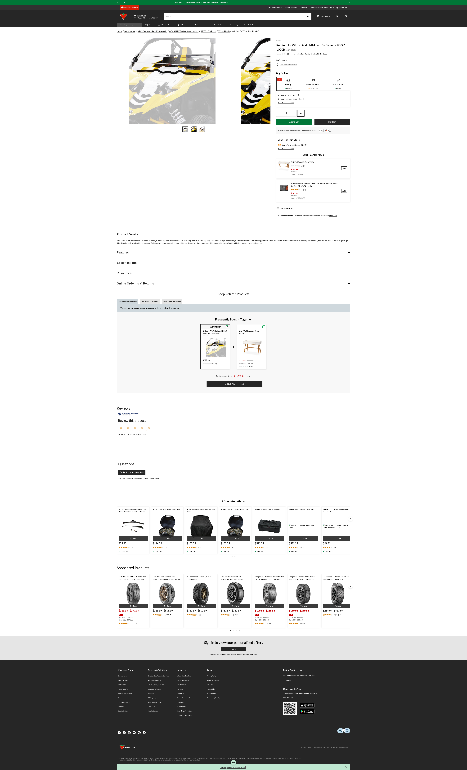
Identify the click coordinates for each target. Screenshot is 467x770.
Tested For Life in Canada (185, 698)
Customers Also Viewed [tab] (127, 301)
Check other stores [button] (286, 103)
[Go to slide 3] (202, 129)
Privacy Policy (211, 676)
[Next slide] (349, 2)
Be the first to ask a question (132, 472)
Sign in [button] (341, 7)
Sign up (288, 680)
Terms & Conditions (213, 680)
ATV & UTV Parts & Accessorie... (183, 31)
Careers (180, 689)
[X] (124, 732)
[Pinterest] (139, 732)
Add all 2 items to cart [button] (234, 384)
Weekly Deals (167, 25)
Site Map (210, 685)
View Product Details (302, 54)
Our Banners (181, 685)
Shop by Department (131, 25)
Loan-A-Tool (152, 706)
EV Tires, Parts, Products (156, 685)
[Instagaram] (129, 732)
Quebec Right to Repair (214, 698)
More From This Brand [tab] (172, 301)
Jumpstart (180, 702)
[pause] (125, 2)
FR (346, 7)
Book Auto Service (251, 25)
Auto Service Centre (154, 680)
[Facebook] (119, 732)
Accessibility (211, 689)
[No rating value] (281, 54)
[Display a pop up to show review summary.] (137, 623)
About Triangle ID (183, 680)
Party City (234, 25)
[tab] (288, 83)
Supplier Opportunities (184, 715)
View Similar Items (320, 54)
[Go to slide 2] (194, 129)
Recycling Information (184, 711)
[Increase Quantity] (294, 113)
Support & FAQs (123, 680)
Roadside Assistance (154, 689)
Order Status (325, 16)
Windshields (224, 31)
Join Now (253, 654)
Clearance (185, 25)
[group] (133, 614)
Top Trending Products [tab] (150, 301)
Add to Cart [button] (294, 122)
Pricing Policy (211, 693)
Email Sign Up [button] (292, 7)
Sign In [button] (233, 649)
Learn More (288, 697)
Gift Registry (152, 698)
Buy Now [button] (332, 122)
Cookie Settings (123, 711)
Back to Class (219, 25)
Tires (206, 25)
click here (333, 215)
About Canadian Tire (184, 676)
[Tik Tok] (144, 732)
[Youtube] (134, 732)
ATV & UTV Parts (208, 31)
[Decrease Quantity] (278, 113)
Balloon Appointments (155, 702)
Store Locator (122, 676)
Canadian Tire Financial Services (158, 676)
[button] (307, 16)
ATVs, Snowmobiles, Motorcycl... (152, 31)
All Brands (180, 693)
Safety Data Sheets (124, 702)
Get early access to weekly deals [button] (232, 768)
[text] (210, 363)
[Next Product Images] (266, 86)
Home (119, 31)
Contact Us (121, 706)
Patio (197, 25)
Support (304, 7)
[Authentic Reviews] (128, 414)
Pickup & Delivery (124, 689)
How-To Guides (153, 711)
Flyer (150, 25)
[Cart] (346, 16)
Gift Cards (151, 693)
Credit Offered (276, 7)
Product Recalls (123, 698)
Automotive (129, 31)
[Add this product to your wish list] (301, 113)
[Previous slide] (118, 2)
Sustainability (181, 706)
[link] (283, 54)
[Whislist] (337, 16)
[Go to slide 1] (185, 129)
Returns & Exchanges (125, 693)
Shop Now (224, 2)
